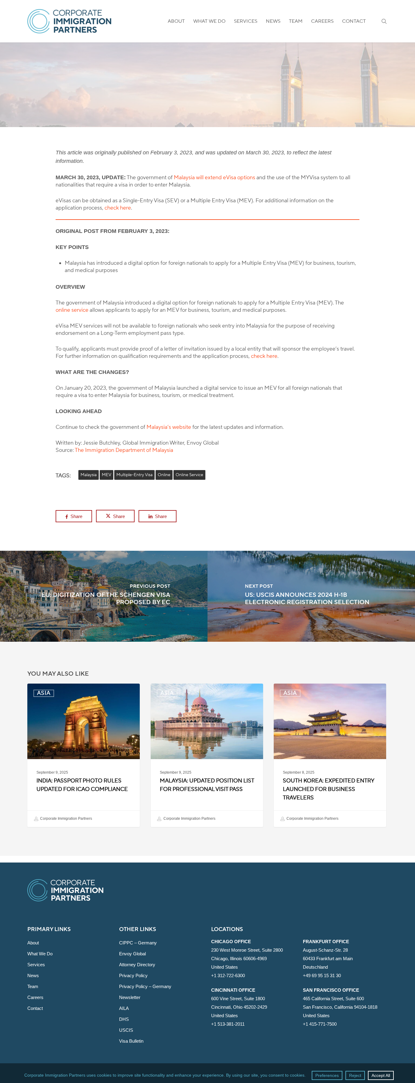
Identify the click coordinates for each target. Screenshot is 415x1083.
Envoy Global (132, 953)
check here (118, 207)
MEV (106, 475)
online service (72, 310)
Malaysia (89, 475)
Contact (35, 1008)
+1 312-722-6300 (228, 975)
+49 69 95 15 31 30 (322, 975)
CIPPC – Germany (138, 942)
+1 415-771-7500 (320, 1024)
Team (32, 986)
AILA (124, 1008)
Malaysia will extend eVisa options (214, 177)
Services (36, 964)
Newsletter (129, 997)
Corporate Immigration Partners (65, 818)
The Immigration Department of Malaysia (124, 450)
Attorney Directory (137, 964)
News (33, 975)
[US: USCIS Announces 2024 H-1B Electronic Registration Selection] (311, 596)
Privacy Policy (133, 975)
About (33, 942)
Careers (35, 997)
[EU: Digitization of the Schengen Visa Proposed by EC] (104, 596)
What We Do (40, 953)
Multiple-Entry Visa (134, 475)
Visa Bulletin (131, 1041)
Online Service (189, 475)
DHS (124, 1019)
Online (164, 475)
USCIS (126, 1030)
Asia (207, 92)
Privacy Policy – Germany (145, 986)
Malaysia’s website (168, 427)
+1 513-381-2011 (228, 1024)
